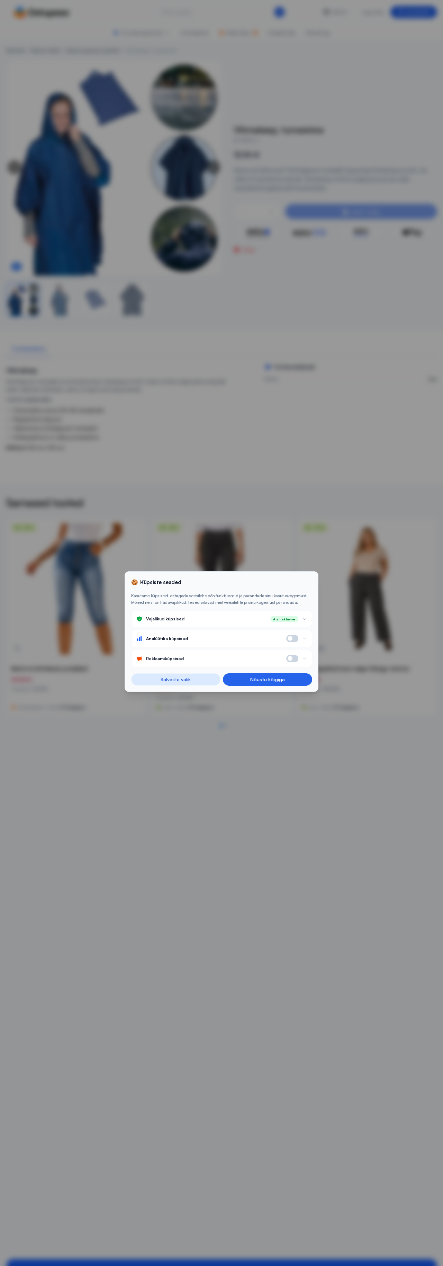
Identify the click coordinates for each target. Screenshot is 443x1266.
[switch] (292, 638)
